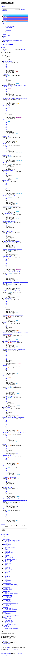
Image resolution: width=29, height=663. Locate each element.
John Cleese (18, 95)
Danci (17, 71)
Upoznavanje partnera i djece (9, 477)
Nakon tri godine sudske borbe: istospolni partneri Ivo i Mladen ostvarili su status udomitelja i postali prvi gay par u (15, 500)
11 (6, 359)
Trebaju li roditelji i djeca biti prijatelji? (11, 241)
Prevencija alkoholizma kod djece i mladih (12, 249)
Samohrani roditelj (7, 465)
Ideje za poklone (7, 256)
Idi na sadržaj (3, 6)
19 (6, 124)
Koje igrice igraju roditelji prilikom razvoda (13, 315)
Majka (4, 322)
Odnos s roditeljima (7, 61)
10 (6, 358)
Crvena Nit (18, 363)
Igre (4, 375)
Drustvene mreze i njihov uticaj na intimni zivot (13, 417)
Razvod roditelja (7, 155)
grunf (17, 320)
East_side (10, 418)
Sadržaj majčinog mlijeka (9, 221)
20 (6, 126)
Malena (17, 211)
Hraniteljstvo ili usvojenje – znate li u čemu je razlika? (15, 98)
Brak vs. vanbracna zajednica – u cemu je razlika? (14, 349)
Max (17, 339)
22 (6, 128)
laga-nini (18, 405)
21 (6, 127)
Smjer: (3, 527)
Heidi (9, 107)
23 (6, 129)
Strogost (5, 365)
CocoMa (10, 156)
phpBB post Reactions (6, 653)
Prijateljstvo (6, 136)
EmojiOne (20, 653)
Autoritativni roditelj (7, 213)
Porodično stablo (7, 105)
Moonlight (10, 316)
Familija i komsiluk (7, 487)
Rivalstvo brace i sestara (8, 231)
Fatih (17, 203)
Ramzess (18, 393)
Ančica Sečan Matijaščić (12, 649)
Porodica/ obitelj (7, 44)
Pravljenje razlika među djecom (10, 195)
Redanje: (13, 525)
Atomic (17, 330)
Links (2, 12)
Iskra (9, 62)
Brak (4, 119)
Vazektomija (6, 508)
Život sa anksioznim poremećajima (11, 206)
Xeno (17, 373)
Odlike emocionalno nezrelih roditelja (11, 290)
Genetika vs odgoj (7, 455)
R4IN (17, 453)
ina (16, 228)
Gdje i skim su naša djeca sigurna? (11, 341)
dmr (17, 141)
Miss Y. (17, 103)
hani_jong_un (19, 152)
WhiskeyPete (19, 117)
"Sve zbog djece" (7, 162)
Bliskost (5, 444)
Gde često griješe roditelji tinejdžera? (11, 271)
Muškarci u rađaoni (7, 143)
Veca (17, 178)
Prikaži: (3, 525)
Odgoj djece (6, 180)
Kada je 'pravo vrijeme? (8, 170)
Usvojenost (5, 74)
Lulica (9, 75)
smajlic (9, 88)
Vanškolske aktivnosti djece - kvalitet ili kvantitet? (14, 432)
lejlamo (9, 258)
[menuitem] (10, 26)
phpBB (7, 647)
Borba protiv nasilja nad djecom (10, 396)
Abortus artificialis (7, 298)
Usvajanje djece (6, 407)
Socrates (17, 288)
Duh (17, 133)
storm (9, 181)
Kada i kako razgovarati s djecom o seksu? (12, 386)
